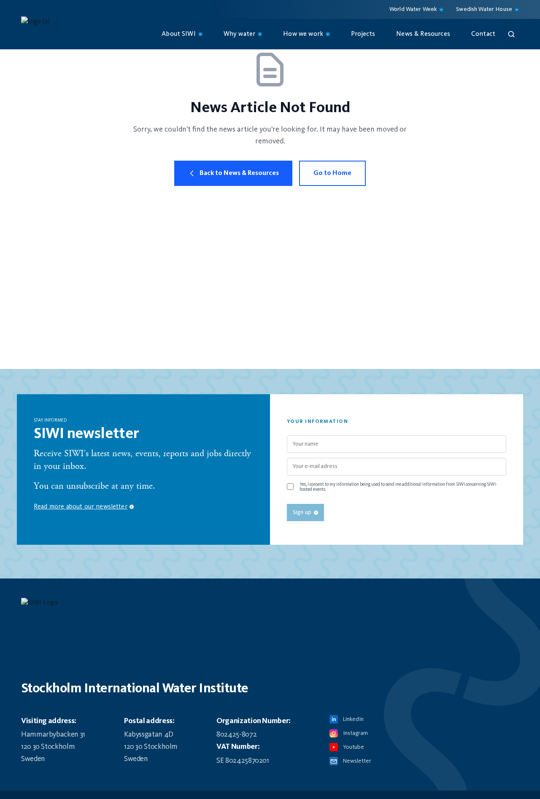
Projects (363, 34)
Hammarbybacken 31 (53, 734)
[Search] (511, 34)
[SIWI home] (270, 605)
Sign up (302, 512)
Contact (483, 34)
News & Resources (423, 34)
